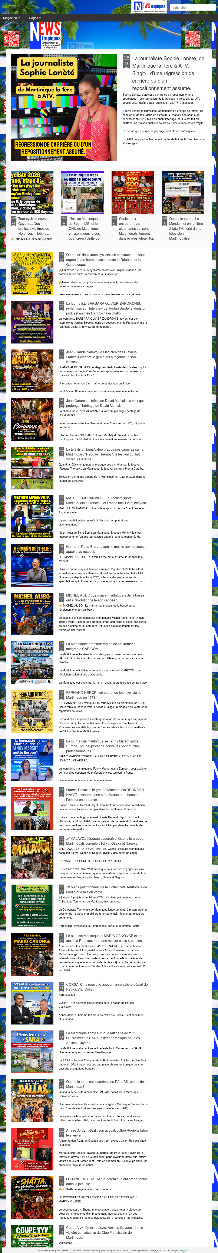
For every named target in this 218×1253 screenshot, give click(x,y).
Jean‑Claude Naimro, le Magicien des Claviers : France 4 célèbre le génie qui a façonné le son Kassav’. (102, 356)
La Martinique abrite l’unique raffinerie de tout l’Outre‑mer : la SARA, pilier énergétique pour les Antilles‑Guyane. (103, 1037)
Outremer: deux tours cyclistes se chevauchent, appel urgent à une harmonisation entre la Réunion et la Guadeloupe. (106, 259)
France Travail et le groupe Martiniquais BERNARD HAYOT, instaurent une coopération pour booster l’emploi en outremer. (105, 794)
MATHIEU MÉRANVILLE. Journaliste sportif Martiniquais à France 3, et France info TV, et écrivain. (106, 500)
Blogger (183, 1250)
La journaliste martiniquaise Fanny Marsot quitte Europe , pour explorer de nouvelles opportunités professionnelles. (103, 746)
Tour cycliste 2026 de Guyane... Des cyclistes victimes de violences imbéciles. (34, 226)
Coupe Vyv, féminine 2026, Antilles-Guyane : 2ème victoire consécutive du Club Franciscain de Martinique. (104, 1232)
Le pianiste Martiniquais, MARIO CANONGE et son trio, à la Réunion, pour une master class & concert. (104, 938)
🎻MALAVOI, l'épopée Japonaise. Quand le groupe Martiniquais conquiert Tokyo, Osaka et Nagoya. (104, 841)
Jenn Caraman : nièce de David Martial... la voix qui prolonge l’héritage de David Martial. (105, 403)
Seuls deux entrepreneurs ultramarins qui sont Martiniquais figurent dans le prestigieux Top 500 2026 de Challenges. (136, 233)
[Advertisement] (109, 35)
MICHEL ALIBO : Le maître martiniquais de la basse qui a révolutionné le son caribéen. (105, 597)
